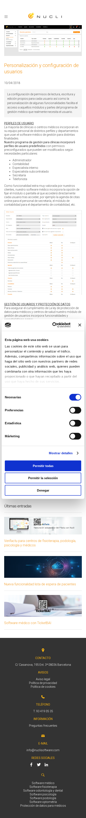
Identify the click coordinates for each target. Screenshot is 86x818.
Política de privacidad (43, 683)
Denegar (43, 490)
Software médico (43, 783)
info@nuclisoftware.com (43, 750)
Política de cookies (43, 686)
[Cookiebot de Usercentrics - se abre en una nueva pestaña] (53, 325)
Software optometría (43, 802)
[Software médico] (45, 20)
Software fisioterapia (43, 786)
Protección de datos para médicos (43, 805)
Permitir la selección (43, 478)
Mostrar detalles (61, 453)
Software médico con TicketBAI (27, 623)
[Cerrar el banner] (79, 325)
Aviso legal (43, 679)
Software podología (43, 798)
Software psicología (43, 794)
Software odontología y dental (43, 790)
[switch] (75, 410)
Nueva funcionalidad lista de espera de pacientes (40, 584)
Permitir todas (43, 465)
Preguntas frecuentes (43, 725)
